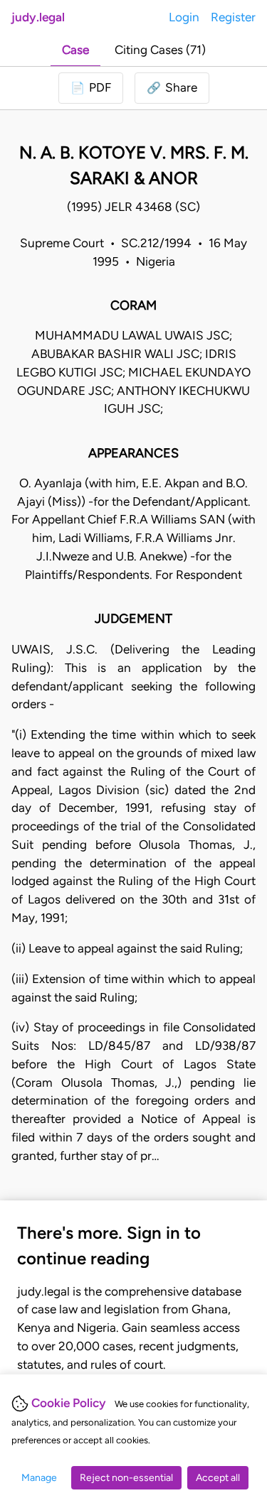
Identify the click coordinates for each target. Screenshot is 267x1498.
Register (233, 17)
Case (75, 50)
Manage (39, 1478)
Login (184, 17)
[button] (172, 88)
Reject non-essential (126, 1478)
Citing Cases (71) (160, 50)
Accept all (218, 1478)
